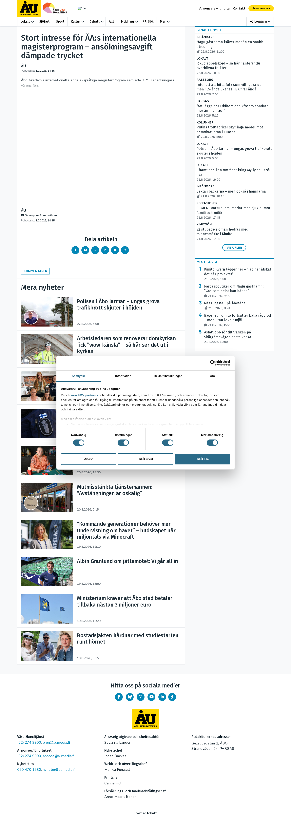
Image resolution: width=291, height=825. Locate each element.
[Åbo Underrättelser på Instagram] (141, 697)
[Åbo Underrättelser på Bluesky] (130, 697)
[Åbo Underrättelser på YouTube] (151, 697)
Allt (111, 21)
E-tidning (127, 21)
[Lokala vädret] (80, 8)
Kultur (75, 21)
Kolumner (205, 122)
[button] (260, 21)
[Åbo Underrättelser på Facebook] (119, 697)
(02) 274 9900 (29, 742)
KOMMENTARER (35, 271)
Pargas (203, 101)
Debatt (94, 21)
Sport (60, 21)
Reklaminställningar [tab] (168, 375)
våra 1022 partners (84, 395)
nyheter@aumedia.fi (59, 769)
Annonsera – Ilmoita (214, 8)
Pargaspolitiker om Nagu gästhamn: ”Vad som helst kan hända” (234, 291)
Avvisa (88, 459)
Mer (162, 21)
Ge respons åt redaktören (41, 215)
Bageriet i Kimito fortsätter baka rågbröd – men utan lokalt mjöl (237, 320)
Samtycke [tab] (79, 375)
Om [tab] (212, 375)
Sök (150, 21)
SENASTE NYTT (209, 30)
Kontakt (239, 8)
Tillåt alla (202, 459)
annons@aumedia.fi (58, 756)
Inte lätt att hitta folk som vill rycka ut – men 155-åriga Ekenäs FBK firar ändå (230, 89)
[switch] (123, 443)
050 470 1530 (29, 769)
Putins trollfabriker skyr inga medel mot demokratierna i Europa (230, 132)
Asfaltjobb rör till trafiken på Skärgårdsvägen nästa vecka (227, 337)
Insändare (205, 37)
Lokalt (25, 21)
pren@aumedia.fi (56, 742)
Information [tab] (123, 375)
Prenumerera (261, 8)
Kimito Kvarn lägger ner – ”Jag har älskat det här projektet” (237, 274)
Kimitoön (204, 224)
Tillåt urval (145, 459)
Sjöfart (44, 21)
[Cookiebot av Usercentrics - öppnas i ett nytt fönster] (213, 363)
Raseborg (205, 80)
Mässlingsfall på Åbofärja (224, 305)
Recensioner (207, 203)
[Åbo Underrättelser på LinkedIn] (162, 697)
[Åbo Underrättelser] (145, 719)
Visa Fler (234, 248)
